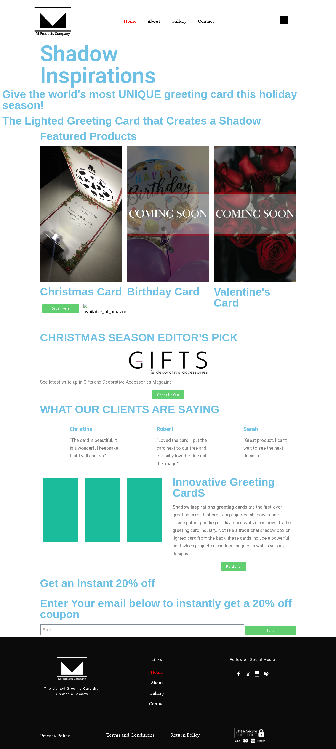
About (154, 21)
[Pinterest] (266, 674)
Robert (165, 429)
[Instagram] (248, 674)
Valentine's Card (242, 297)
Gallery (179, 21)
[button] (60, 308)
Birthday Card (163, 292)
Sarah (250, 429)
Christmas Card (81, 292)
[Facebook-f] (239, 674)
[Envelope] (257, 674)
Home (130, 21)
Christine (81, 429)
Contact (206, 21)
